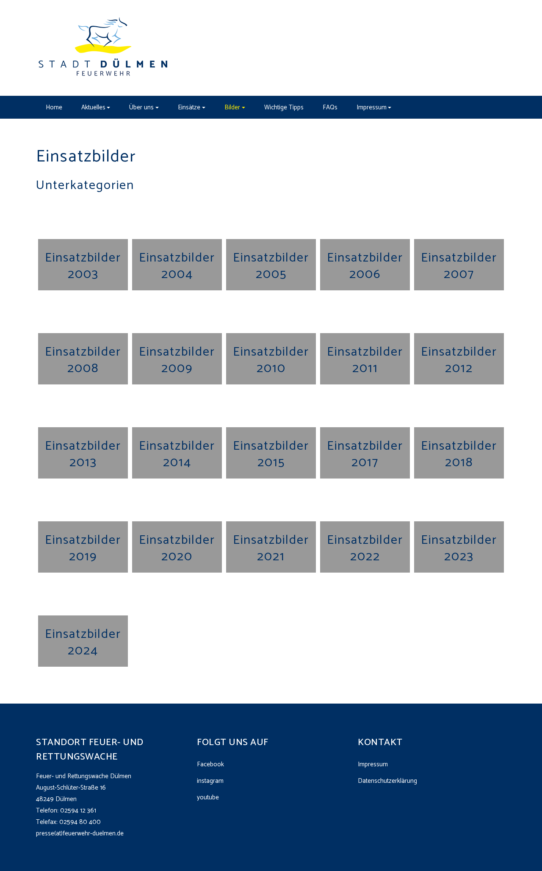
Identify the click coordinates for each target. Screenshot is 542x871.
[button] (96, 107)
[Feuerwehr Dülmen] (103, 47)
